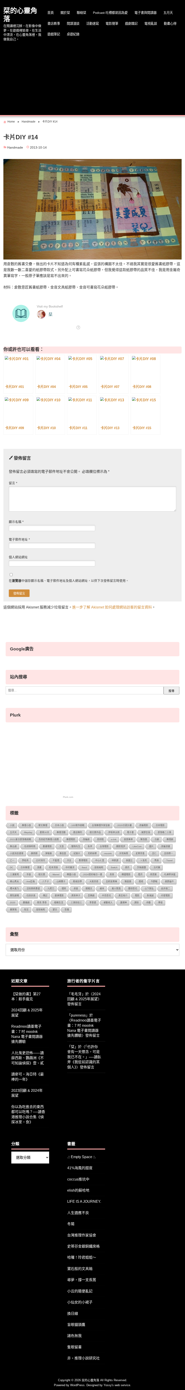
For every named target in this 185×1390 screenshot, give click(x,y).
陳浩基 (143, 839)
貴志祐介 (122, 895)
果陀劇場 (14, 895)
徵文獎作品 (95, 832)
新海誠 (150, 895)
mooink (108, 853)
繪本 (102, 888)
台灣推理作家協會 (101, 825)
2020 (12, 902)
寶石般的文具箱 (79, 1269)
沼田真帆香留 (33, 888)
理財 (64, 888)
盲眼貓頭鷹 (76, 1325)
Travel (169, 860)
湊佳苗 (62, 853)
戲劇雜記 (131, 23)
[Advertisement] (92, 79)
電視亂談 (150, 23)
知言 (26, 909)
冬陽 (70, 1224)
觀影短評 (120, 846)
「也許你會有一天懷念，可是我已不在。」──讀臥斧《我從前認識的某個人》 (84, 1057)
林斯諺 (115, 860)
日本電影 (160, 825)
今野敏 (154, 881)
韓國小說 (71, 874)
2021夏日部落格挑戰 (20, 839)
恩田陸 (100, 839)
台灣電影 (104, 846)
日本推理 (25, 867)
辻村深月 (40, 860)
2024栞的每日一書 (92, 874)
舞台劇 (13, 846)
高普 (112, 874)
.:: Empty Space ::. (81, 1157)
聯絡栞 (81, 12)
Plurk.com (68, 797)
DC (11, 867)
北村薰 (156, 867)
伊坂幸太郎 (114, 832)
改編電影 (143, 825)
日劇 (157, 839)
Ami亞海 (30, 881)
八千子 (45, 881)
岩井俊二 (165, 888)
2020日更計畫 (124, 825)
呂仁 (154, 853)
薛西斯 (34, 853)
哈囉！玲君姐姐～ (81, 1257)
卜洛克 (143, 860)
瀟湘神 (123, 902)
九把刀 (50, 888)
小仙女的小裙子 (79, 1302)
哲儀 (67, 909)
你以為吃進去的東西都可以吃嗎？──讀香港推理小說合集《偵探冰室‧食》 (28, 1114)
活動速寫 (92, 23)
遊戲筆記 (53, 34)
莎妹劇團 (141, 867)
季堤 (160, 902)
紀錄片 (77, 853)
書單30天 (44, 832)
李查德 (92, 902)
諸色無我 (74, 1336)
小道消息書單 (16, 853)
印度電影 (165, 895)
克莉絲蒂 (92, 853)
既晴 (141, 881)
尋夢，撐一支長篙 (81, 1280)
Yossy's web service (117, 1385)
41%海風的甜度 (79, 1168)
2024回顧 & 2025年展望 (27, 1012)
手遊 (28, 874)
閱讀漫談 (73, 23)
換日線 (72, 1313)
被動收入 (108, 902)
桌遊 (76, 888)
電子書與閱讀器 (145, 12)
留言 (13, 483)
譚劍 (136, 902)
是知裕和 (40, 909)
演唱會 (48, 853)
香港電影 (83, 860)
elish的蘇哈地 (78, 1190)
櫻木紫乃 (14, 888)
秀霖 (156, 860)
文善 (61, 846)
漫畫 (39, 867)
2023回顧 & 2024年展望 (27, 1093)
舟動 (148, 902)
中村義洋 (69, 867)
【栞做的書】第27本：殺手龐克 (26, 996)
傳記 (45, 895)
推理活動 (61, 832)
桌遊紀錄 (73, 34)
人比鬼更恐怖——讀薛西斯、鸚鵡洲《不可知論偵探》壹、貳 (27, 1058)
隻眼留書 (74, 1347)
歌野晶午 (169, 881)
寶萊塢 (13, 909)
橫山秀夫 (14, 881)
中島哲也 (106, 895)
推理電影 (70, 839)
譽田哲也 (132, 888)
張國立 (129, 860)
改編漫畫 (165, 846)
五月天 (168, 12)
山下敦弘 (149, 888)
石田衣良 (30, 895)
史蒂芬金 (140, 853)
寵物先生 (75, 846)
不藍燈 (56, 860)
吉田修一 (168, 853)
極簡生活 (58, 902)
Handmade (15, 147)
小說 (12, 825)
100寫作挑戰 (77, 825)
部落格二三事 (164, 832)
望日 (55, 909)
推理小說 (26, 825)
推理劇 (169, 839)
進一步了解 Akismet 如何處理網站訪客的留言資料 (112, 607)
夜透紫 (153, 874)
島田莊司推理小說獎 (49, 839)
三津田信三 (76, 902)
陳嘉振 (128, 881)
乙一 (12, 860)
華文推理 (42, 825)
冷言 (69, 860)
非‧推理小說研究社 (83, 1358)
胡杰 (127, 867)
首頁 (50, 12)
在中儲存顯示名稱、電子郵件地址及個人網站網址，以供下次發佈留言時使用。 (69, 580)
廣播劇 (26, 902)
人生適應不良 (78, 1213)
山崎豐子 (60, 881)
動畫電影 (47, 846)
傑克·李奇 (42, 902)
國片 (151, 846)
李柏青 (25, 860)
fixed (84, 867)
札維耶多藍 (170, 874)
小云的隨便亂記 (79, 1291)
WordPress (77, 1385)
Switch (114, 867)
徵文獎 (41, 874)
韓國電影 (126, 874)
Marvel (56, 874)
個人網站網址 (18, 557)
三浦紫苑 (14, 874)
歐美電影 (59, 895)
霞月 (140, 874)
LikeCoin (137, 846)
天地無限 (123, 853)
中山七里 (99, 860)
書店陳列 (77, 832)
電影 (137, 895)
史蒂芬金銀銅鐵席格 (83, 1246)
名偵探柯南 (29, 846)
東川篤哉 (116, 888)
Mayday (28, 832)
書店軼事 (53, 23)
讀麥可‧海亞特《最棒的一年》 (27, 1076)
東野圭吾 (145, 832)
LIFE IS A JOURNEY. (84, 1201)
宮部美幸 (128, 839)
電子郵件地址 (19, 539)
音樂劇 (91, 895)
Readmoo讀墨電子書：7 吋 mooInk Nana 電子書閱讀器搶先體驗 (27, 1034)
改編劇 (86, 839)
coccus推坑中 (78, 1179)
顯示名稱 (16, 522)
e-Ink (113, 839)
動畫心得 (170, 23)
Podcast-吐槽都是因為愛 (110, 12)
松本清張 (53, 867)
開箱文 (89, 888)
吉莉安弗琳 (111, 881)
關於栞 (65, 12)
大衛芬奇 (93, 881)
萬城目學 (77, 881)
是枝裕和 (98, 867)
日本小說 (59, 825)
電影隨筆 (112, 23)
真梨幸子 (75, 895)
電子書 (130, 832)
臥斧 (90, 846)
